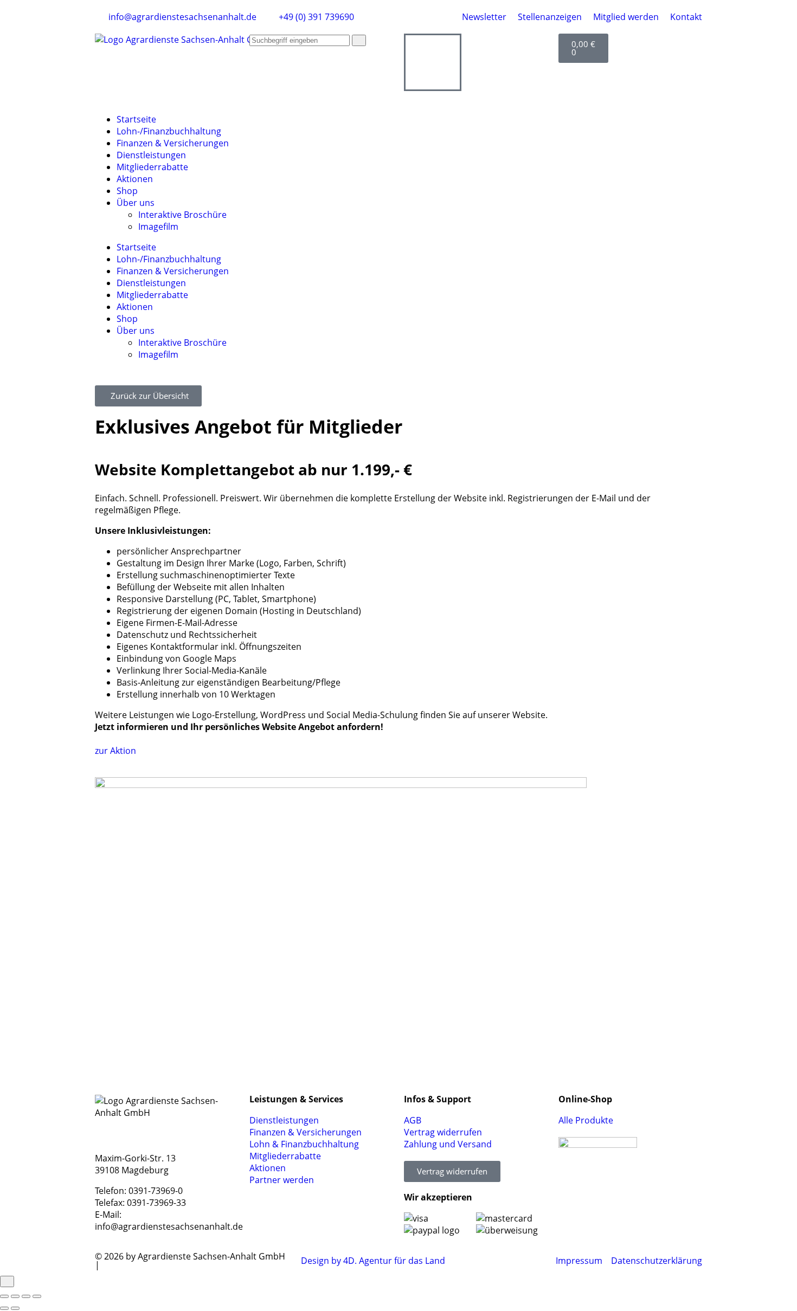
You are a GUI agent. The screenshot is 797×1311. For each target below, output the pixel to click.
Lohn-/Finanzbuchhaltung (169, 131)
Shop (127, 191)
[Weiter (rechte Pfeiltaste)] (15, 1308)
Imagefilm (158, 227)
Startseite (136, 119)
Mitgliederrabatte (152, 167)
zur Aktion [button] (115, 751)
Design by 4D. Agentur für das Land (373, 1261)
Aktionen (135, 179)
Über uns (136, 203)
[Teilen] (26, 1296)
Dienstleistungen (151, 155)
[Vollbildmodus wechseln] (15, 1296)
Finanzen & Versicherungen (173, 143)
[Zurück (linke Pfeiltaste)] (4, 1308)
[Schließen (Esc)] (37, 1296)
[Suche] (359, 40)
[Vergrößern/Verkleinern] (4, 1296)
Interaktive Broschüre (182, 215)
